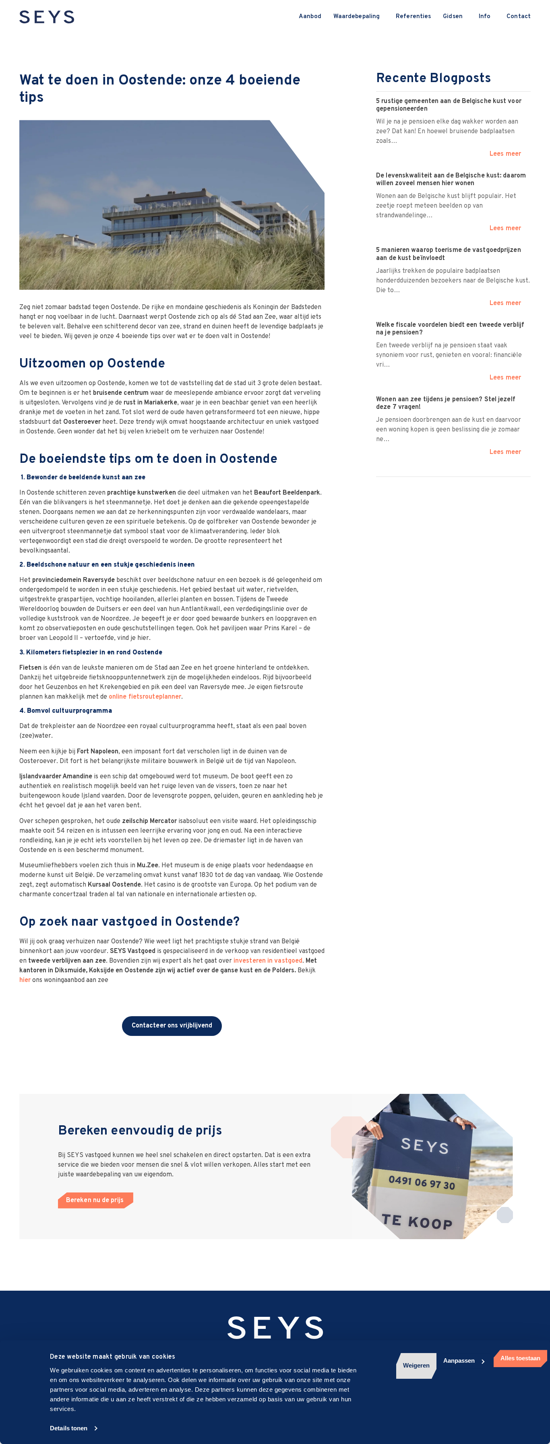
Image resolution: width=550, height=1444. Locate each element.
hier (25, 980)
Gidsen (453, 17)
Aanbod (310, 17)
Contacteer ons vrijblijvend (172, 1026)
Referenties (413, 17)
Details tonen (68, 1428)
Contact (519, 17)
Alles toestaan (520, 1358)
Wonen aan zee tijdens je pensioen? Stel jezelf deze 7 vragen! (445, 403)
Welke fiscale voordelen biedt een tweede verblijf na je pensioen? (450, 329)
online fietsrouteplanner (145, 697)
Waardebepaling (356, 17)
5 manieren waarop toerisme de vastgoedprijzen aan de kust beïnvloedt (448, 254)
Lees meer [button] (505, 154)
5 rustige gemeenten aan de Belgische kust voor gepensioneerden (448, 105)
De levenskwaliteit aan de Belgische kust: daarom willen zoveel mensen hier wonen (451, 180)
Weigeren (416, 1365)
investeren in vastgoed (268, 961)
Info (484, 17)
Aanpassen (459, 1360)
